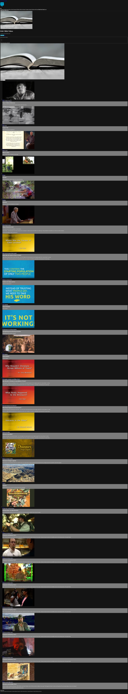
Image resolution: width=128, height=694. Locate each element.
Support (30, 9)
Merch (19, 9)
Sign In (7, 10)
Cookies (28, 691)
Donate (14, 9)
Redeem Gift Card (35, 9)
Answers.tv (2, 9)
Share (5, 35)
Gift (16, 9)
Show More (2, 690)
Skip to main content (3, 0)
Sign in (45, 9)
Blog (21, 9)
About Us (19, 691)
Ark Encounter (9, 691)
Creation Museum (14, 691)
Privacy (26, 691)
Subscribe (2, 35)
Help (22, 691)
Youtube (27, 9)
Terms (24, 691)
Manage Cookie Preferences (34, 691)
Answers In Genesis (3, 691)
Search (7, 9)
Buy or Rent (11, 9)
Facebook (23, 9)
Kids (5, 9)
